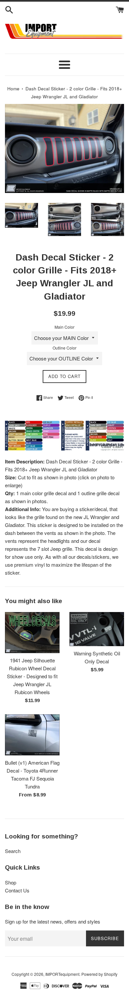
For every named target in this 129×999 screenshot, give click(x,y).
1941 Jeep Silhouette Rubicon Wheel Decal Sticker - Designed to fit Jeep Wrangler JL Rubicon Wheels (32, 676)
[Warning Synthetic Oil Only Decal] (96, 629)
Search (13, 850)
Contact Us (17, 890)
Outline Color (64, 348)
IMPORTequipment (62, 974)
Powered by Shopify (99, 974)
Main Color (64, 327)
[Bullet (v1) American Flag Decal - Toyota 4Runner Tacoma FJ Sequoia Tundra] (32, 734)
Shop (10, 882)
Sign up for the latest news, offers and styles (52, 921)
